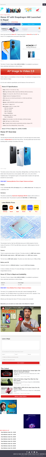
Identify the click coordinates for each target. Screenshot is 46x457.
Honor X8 (29, 34)
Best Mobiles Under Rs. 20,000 (8, 436)
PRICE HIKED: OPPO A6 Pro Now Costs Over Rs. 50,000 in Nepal (27, 388)
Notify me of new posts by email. (9, 359)
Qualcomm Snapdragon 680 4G (19, 195)
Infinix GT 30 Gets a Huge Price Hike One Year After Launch (26, 379)
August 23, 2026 (23, 393)
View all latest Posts (21, 396)
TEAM (19, 454)
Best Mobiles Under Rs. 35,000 (8, 441)
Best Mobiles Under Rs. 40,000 (8, 443)
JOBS (22, 454)
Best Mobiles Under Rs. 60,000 (8, 448)
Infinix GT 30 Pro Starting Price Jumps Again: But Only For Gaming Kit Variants (27, 371)
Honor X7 (14, 34)
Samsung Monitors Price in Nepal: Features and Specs (20, 181)
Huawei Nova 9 (8, 139)
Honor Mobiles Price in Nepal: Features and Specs (19, 288)
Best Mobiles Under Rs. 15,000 (8, 434)
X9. (36, 34)
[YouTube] (29, 452)
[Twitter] (34, 452)
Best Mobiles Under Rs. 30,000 (8, 439)
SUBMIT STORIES (28, 454)
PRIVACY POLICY (35, 454)
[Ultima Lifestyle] (32, 428)
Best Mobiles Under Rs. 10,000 (8, 432)
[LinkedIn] (36, 452)
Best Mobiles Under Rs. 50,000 (8, 446)
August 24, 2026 (23, 376)
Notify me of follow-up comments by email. (10, 357)
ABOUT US (15, 454)
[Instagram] (31, 452)
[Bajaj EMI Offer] (8, 413)
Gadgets (28, 376)
